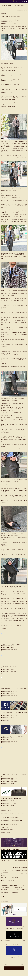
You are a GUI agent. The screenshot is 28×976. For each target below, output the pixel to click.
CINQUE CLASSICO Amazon (8, 650)
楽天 (6, 70)
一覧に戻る (14, 968)
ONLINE (3, 70)
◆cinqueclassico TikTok (6, 896)
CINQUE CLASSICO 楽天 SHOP (8, 647)
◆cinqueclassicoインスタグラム (7, 880)
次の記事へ (6, 964)
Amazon (13, 70)
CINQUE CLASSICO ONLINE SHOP (9, 645)
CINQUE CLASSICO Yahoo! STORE (9, 649)
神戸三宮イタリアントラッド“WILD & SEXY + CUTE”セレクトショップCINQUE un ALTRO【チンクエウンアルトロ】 (14, 942)
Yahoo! (9, 70)
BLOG (25, 10)
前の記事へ (22, 964)
